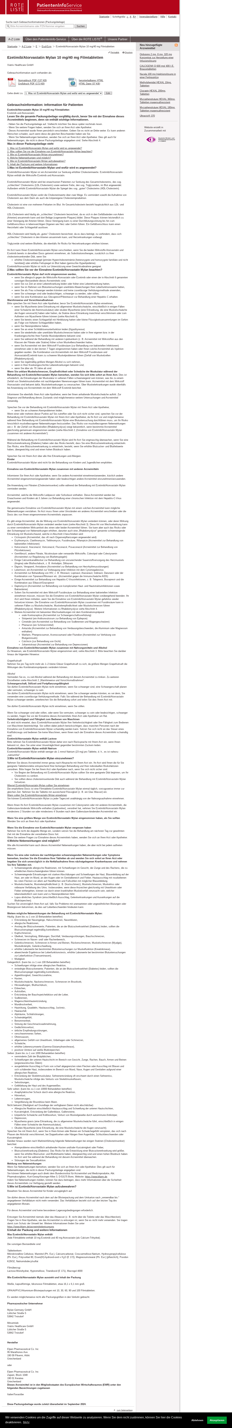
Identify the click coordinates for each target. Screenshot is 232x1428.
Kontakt (172, 16)
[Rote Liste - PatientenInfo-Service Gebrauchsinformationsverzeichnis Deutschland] (44, 13)
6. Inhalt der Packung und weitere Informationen (32, 164)
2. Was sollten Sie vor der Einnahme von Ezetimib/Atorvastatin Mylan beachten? (49, 151)
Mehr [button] (26, 1422)
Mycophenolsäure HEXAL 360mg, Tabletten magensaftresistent (157, 101)
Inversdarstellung (148, 16)
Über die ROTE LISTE (87, 39)
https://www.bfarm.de (96, 1176)
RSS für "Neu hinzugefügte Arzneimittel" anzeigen (176, 45)
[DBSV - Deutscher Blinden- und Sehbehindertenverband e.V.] (160, 144)
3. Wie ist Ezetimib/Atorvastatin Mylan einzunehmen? (35, 154)
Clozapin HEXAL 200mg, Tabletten (153, 92)
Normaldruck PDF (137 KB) (32, 80)
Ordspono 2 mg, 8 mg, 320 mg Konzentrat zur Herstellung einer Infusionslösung (156, 57)
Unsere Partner (117, 39)
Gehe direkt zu (15, 93)
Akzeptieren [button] (217, 1420)
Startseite (104, 16)
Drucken (128, 52)
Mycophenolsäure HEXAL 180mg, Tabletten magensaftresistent (157, 109)
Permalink (115, 52)
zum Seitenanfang (124, 1410)
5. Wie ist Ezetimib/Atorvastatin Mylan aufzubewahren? (36, 161)
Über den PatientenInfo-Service (46, 39)
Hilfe (162, 16)
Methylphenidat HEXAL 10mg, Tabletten (155, 84)
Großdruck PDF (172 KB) (31, 83)
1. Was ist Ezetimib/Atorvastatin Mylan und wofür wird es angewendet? (44, 148)
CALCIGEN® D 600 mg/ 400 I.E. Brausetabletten (157, 68)
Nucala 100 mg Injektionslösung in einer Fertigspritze (158, 76)
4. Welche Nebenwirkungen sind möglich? (29, 157)
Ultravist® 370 (147, 115)
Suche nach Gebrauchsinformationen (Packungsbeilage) (35, 22)
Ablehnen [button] (197, 1420)
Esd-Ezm (46, 46)
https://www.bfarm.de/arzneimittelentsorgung (30, 1226)
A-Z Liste (14, 39)
